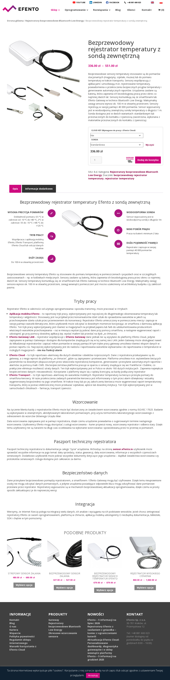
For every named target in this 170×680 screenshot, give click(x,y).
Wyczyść (150, 145)
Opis (15, 188)
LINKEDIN (97, 2)
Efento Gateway (75, 337)
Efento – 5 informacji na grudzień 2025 (101, 658)
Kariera (13, 629)
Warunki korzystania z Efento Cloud (22, 648)
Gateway (53, 619)
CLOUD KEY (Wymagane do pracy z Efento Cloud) (113, 130)
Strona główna (15, 20)
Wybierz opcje (24, 585)
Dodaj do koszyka (148, 159)
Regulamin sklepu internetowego (20, 641)
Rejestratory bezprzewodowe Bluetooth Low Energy (54, 20)
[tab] (15, 189)
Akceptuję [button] (93, 675)
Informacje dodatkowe (39, 188)
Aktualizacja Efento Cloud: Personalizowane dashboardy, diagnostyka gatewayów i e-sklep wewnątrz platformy (103, 646)
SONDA (94, 139)
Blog (12, 623)
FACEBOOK (114, 2)
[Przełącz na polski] (161, 2)
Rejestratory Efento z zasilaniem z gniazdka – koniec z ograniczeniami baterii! (102, 631)
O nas (12, 626)
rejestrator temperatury (119, 178)
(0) (162, 9)
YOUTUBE (80, 2)
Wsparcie (15, 633)
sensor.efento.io (123, 449)
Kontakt (14, 619)
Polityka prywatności (22, 636)
